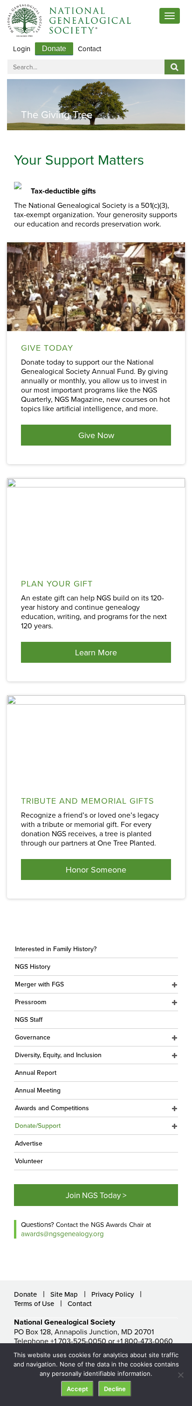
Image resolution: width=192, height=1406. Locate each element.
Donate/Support (38, 1125)
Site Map (64, 1294)
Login (21, 49)
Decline (115, 1389)
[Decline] (180, 1374)
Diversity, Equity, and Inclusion (58, 1054)
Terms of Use (34, 1303)
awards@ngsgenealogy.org (62, 1234)
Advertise (28, 1143)
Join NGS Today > (96, 1195)
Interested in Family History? (55, 948)
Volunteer (29, 1161)
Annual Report (35, 1072)
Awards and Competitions (52, 1108)
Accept (77, 1389)
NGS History (32, 966)
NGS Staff (28, 1019)
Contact (89, 49)
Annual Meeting (38, 1090)
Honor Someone (96, 869)
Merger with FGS (39, 984)
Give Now (96, 435)
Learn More (96, 652)
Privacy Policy (112, 1294)
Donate (54, 49)
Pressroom (30, 1001)
